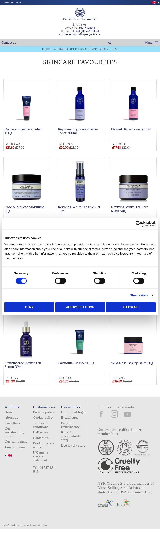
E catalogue (69, 417)
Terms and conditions (40, 425)
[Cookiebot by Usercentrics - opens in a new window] (138, 224)
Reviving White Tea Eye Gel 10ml (79, 209)
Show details (139, 295)
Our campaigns (16, 441)
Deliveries (40, 432)
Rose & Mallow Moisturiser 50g (24, 209)
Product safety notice (43, 445)
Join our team (15, 447)
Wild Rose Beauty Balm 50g (132, 363)
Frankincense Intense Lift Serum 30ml (22, 365)
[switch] (60, 281)
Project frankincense (70, 425)
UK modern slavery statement (41, 456)
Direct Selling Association (118, 488)
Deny (29, 307)
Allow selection (80, 307)
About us (11, 417)
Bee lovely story (73, 445)
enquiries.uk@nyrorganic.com (83, 34)
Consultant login (11, 2)
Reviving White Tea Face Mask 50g (129, 209)
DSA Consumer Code (136, 492)
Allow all (130, 307)
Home (9, 412)
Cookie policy (43, 417)
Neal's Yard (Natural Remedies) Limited (29, 525)
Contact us (8, 42)
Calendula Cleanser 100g (76, 363)
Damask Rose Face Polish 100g (23, 131)
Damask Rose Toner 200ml (131, 129)
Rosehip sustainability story (71, 436)
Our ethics (12, 423)
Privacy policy (43, 412)
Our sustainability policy (14, 432)
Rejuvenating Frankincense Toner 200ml (77, 131)
